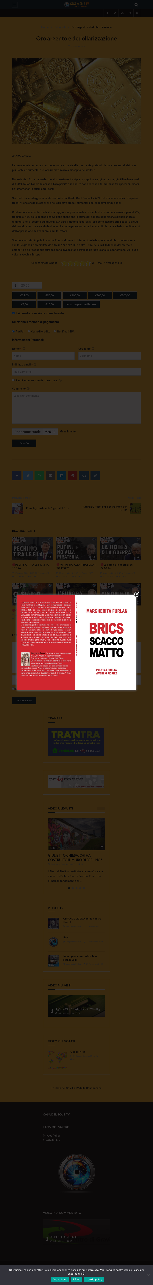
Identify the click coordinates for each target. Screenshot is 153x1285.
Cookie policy (94, 1279)
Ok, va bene (60, 1279)
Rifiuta (76, 1279)
